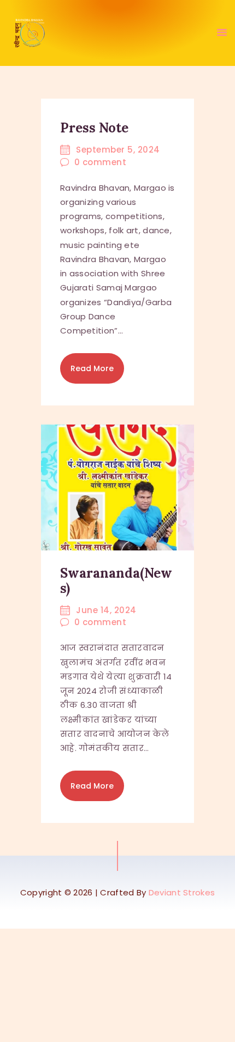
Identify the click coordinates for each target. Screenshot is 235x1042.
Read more (92, 368)
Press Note (94, 128)
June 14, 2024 (106, 610)
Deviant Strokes (182, 892)
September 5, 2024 (118, 149)
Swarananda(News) (116, 581)
